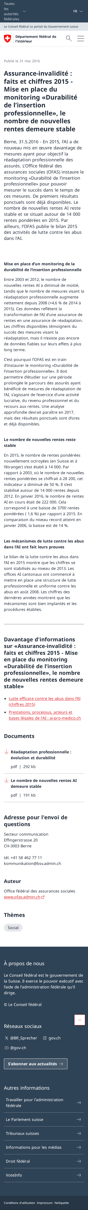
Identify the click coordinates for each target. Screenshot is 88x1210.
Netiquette (62, 1203)
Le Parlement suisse (24, 1119)
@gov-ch (18, 1047)
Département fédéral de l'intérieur (35, 38)
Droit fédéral (18, 1161)
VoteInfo (14, 1175)
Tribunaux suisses (22, 1133)
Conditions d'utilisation (19, 1203)
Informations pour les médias (34, 1147)
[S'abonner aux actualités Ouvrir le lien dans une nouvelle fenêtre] (71, 11)
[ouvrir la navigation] (80, 38)
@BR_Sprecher (23, 1038)
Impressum (45, 1203)
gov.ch (54, 1038)
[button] (79, 1020)
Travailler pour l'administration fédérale (34, 1102)
